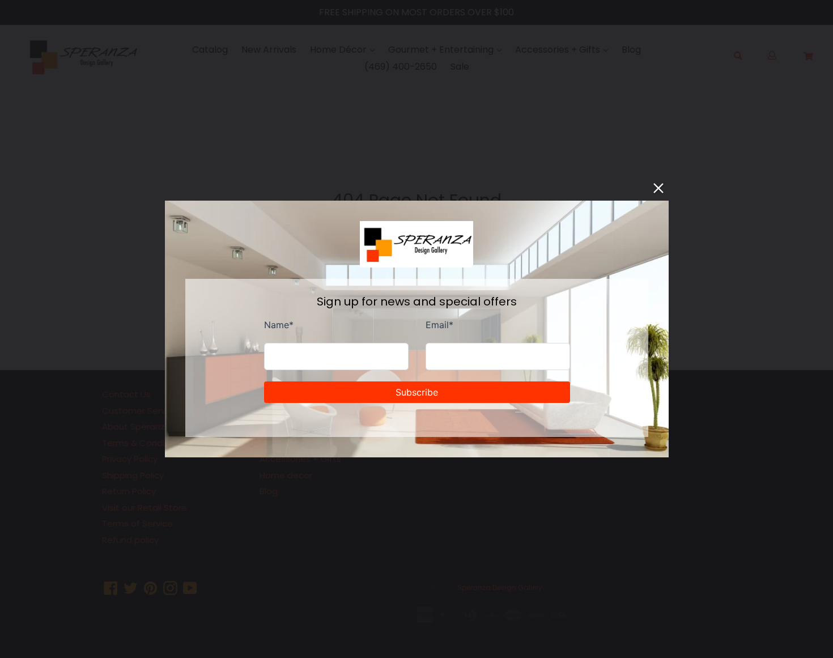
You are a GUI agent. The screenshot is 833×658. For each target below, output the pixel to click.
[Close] (658, 188)
